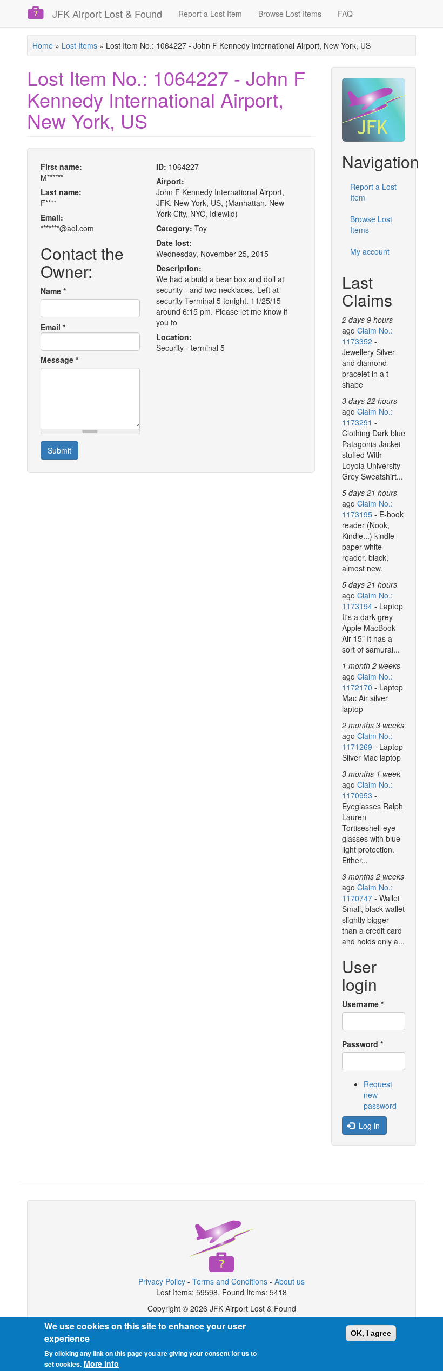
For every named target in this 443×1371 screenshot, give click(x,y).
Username (363, 1004)
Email (53, 327)
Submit (59, 450)
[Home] (39, 13)
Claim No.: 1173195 (367, 509)
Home (42, 45)
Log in (368, 1125)
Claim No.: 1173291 (367, 417)
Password (362, 1044)
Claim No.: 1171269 (367, 741)
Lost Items (79, 45)
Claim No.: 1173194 (367, 600)
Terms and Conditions (229, 1281)
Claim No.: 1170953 (367, 790)
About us (289, 1281)
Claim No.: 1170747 (367, 892)
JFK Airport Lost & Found (107, 13)
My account (370, 251)
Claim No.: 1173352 (367, 336)
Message (59, 359)
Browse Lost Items (289, 13)
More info (101, 1363)
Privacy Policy (161, 1281)
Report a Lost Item (210, 13)
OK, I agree (371, 1333)
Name (53, 290)
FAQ (345, 13)
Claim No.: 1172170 (367, 682)
